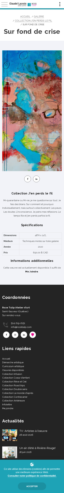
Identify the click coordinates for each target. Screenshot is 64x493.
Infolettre (7, 404)
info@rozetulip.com (21, 327)
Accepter (32, 486)
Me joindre (7, 408)
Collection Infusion (12, 374)
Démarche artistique (13, 362)
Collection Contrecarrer (14, 397)
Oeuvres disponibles (13, 370)
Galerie (39, 16)
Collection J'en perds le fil (33, 20)
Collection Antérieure (13, 400)
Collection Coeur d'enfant (16, 377)
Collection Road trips (13, 385)
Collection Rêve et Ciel (14, 381)
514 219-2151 (18, 323)
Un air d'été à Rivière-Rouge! (37, 448)
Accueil (25, 16)
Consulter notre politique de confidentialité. (32, 476)
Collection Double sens (14, 389)
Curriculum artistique (13, 366)
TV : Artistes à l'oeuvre (33, 430)
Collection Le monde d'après (17, 393)
